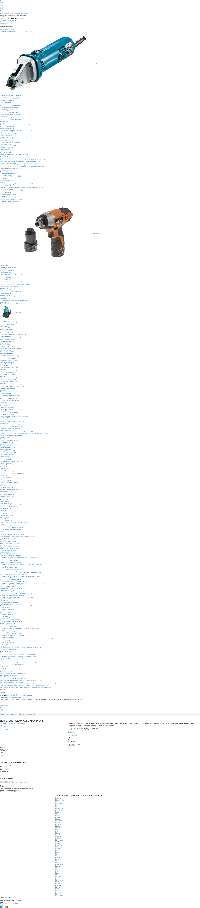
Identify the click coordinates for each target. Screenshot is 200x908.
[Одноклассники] (5, 907)
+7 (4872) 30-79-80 (13, 903)
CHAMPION (75, 736)
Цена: (69, 741)
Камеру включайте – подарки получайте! (19, 695)
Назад (78, 744)
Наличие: (70, 740)
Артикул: (70, 734)
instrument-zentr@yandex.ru (9, 20)
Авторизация (3, 11)
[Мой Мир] (7, 907)
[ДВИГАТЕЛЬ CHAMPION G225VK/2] (7, 728)
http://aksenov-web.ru (11, 899)
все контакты (19, 18)
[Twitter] (2, 907)
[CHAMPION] (71, 732)
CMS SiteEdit (18, 900)
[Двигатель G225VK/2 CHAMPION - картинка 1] (33, 723)
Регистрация (10, 11)
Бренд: (70, 736)
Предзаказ (71, 744)
